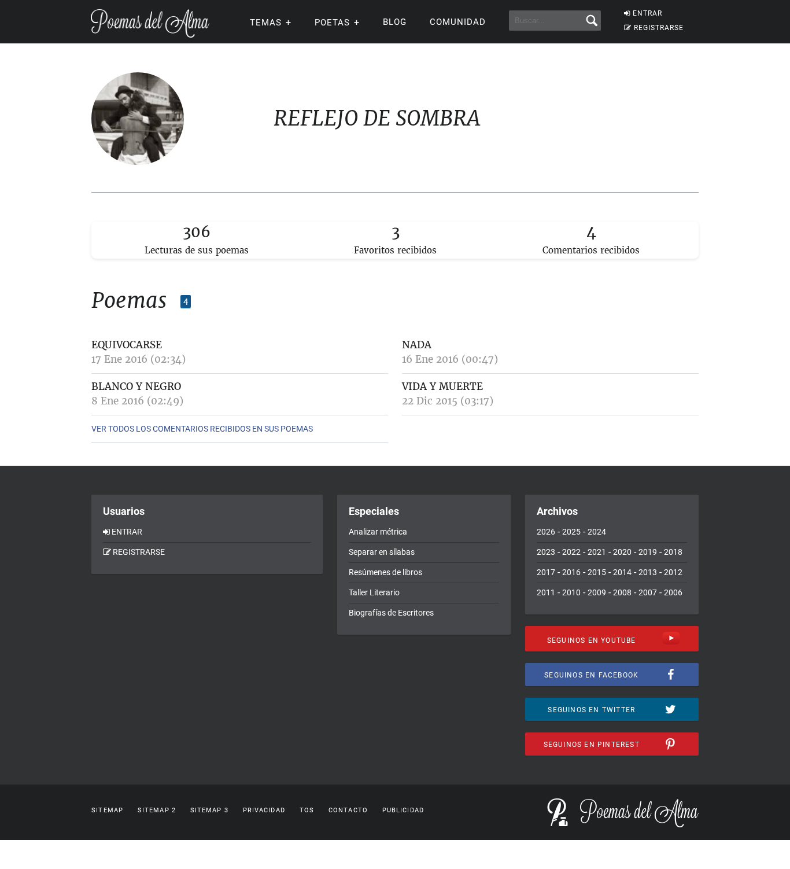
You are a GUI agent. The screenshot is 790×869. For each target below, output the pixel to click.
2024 (597, 532)
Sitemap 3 (209, 810)
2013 (647, 572)
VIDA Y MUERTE (442, 386)
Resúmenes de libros (385, 572)
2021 (597, 552)
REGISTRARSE (659, 28)
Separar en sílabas (382, 552)
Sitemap (107, 810)
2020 (622, 552)
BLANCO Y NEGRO (136, 386)
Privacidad (264, 810)
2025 (571, 532)
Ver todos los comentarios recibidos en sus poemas (202, 428)
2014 (622, 572)
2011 (546, 592)
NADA (416, 344)
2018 (673, 552)
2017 (546, 572)
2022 (571, 552)
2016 (571, 572)
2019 (647, 552)
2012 (673, 572)
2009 (597, 592)
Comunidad (458, 22)
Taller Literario (374, 592)
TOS (307, 810)
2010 (571, 592)
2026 (546, 532)
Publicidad (403, 810)
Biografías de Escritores (391, 613)
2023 (546, 552)
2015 (597, 572)
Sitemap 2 (157, 810)
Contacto (348, 810)
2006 (673, 592)
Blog (395, 22)
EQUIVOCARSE (126, 344)
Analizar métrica (378, 532)
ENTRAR (647, 13)
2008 (622, 592)
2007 (647, 592)
